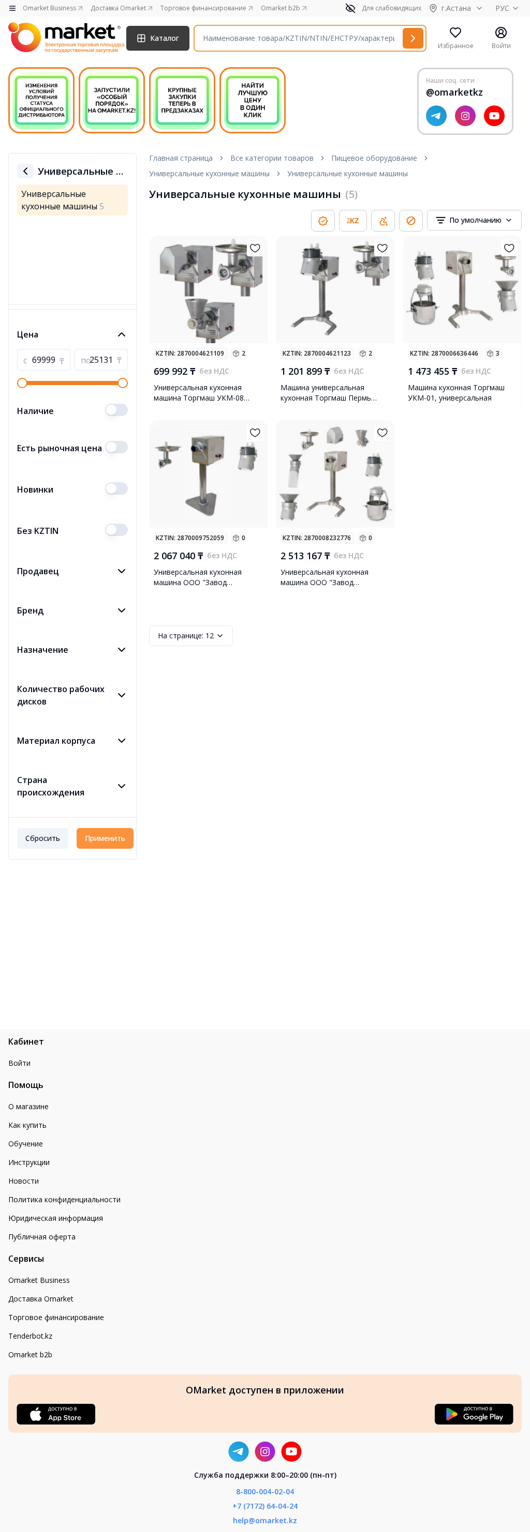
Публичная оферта (42, 1237)
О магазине (28, 1106)
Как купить (27, 1125)
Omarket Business (39, 1280)
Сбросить (42, 838)
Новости (23, 1181)
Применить (105, 838)
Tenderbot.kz (30, 1336)
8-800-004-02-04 (265, 1491)
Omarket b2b (30, 1354)
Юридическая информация (55, 1218)
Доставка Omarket (40, 1299)
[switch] (116, 410)
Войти (19, 1063)
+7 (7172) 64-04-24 (265, 1506)
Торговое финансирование (56, 1317)
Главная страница (181, 158)
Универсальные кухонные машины (209, 173)
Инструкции (29, 1162)
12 (186, 635)
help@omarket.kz (265, 1520)
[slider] (22, 383)
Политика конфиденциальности (64, 1199)
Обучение (25, 1143)
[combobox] (474, 220)
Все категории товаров (272, 158)
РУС (502, 8)
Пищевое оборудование (374, 158)
